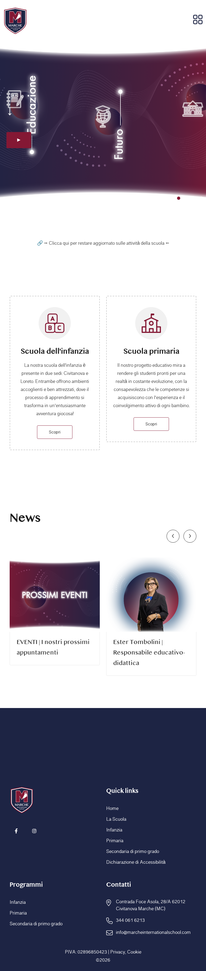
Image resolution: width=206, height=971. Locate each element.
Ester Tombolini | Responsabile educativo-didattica (149, 653)
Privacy (117, 952)
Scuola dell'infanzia (55, 351)
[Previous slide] (173, 536)
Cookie (134, 952)
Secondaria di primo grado (132, 851)
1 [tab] (171, 198)
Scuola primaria (151, 351)
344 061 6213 (130, 920)
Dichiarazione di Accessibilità (135, 862)
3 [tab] (186, 198)
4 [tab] (193, 198)
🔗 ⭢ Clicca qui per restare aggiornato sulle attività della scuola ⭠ (103, 243)
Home (112, 808)
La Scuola (116, 819)
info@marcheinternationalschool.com (153, 932)
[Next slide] (189, 536)
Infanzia (114, 830)
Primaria (114, 841)
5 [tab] (201, 198)
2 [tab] (178, 198)
